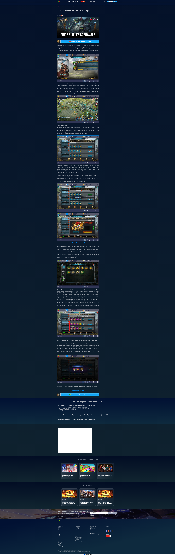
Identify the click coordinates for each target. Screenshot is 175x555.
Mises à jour (107, 526)
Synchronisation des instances (79, 530)
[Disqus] (75, 440)
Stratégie (59, 545)
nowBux (59, 530)
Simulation (59, 543)
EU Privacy (81, 551)
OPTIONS (67, 1)
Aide (106, 525)
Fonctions (76, 525)
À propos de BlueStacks (93, 526)
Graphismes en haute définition (79, 541)
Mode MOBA (77, 528)
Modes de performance (78, 537)
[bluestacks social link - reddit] (108, 531)
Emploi (91, 529)
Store (81, 1)
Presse (91, 530)
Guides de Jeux (106, 20)
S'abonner (112, 512)
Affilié (87, 1)
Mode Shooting (77, 527)
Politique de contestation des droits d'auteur (74, 551)
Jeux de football (60, 546)
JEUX (72, 1)
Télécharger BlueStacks (78, 390)
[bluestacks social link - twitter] (112, 531)
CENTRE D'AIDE (92, 1)
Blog (76, 1)
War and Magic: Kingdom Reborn (70, 6)
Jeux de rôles (60, 542)
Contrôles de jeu (77, 526)
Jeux (64, 6)
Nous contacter (92, 528)
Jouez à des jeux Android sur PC (94, 534)
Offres (59, 529)
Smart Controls (77, 535)
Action (59, 536)
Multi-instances (77, 529)
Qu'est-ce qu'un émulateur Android (95, 535)
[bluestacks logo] (61, 1)
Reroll (76, 536)
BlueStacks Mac (60, 526)
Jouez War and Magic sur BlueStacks (78, 242)
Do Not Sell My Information (86, 551)
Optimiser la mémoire (78, 538)
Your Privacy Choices (88, 554)
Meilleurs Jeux (60, 535)
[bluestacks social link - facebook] (110, 531)
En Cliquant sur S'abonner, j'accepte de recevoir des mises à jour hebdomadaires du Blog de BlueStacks (103, 515)
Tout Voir (111, 96)
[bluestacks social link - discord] (106, 531)
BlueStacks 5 (60, 527)
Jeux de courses (60, 541)
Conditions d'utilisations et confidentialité (63, 551)
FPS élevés (76, 540)
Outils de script (77, 539)
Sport (59, 544)
